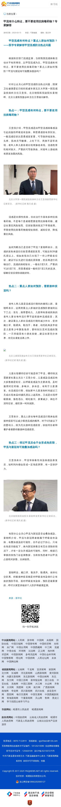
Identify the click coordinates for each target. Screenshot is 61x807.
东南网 (14, 683)
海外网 (51, 650)
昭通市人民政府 (21, 709)
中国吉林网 (43, 676)
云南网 (21, 669)
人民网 (21, 640)
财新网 (52, 669)
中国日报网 (17, 643)
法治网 (31, 650)
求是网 (5, 654)
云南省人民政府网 (39, 717)
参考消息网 (31, 654)
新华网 (30, 640)
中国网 (40, 640)
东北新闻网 (29, 676)
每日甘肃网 (22, 694)
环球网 (22, 650)
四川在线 (39, 690)
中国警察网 (7, 658)
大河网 (10, 687)
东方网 (10, 680)
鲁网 (47, 697)
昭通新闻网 (37, 709)
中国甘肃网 (36, 694)
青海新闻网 (12, 697)
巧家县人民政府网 (25, 720)
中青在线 (11, 650)
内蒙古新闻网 (13, 676)
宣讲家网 (41, 669)
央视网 (50, 640)
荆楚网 (19, 687)
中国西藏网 (36, 647)
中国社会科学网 (48, 654)
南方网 (36, 687)
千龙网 (30, 669)
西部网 (10, 694)
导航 (55, 4)
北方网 (5, 672)
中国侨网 (30, 658)
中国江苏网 (22, 680)
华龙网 (14, 690)
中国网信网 (12, 661)
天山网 (38, 697)
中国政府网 (21, 717)
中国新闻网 (17, 654)
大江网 (38, 683)
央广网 (10, 647)
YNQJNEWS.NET (32, 771)
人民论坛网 (43, 658)
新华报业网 (36, 680)
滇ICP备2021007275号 (44, 750)
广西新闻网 (48, 687)
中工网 (48, 647)
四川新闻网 (26, 690)
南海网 (5, 690)
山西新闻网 (41, 672)
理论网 (19, 658)
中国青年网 (31, 643)
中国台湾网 (22, 647)
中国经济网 (45, 643)
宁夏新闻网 (26, 697)
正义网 (41, 650)
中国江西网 (26, 683)
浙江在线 (49, 680)
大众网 (48, 683)
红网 (28, 687)
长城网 (14, 672)
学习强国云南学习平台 (18, 701)
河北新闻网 (26, 672)
